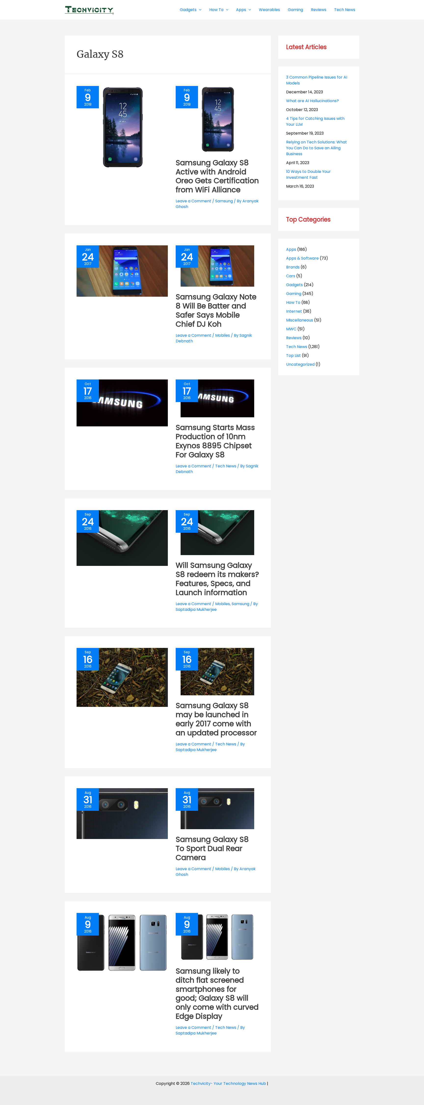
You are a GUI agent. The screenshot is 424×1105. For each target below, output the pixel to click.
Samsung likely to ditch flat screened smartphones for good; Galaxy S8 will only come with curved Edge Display (217, 994)
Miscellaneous (299, 320)
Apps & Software (302, 258)
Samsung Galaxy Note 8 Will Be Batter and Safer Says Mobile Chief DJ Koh (216, 310)
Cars (290, 276)
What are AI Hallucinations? (312, 101)
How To (293, 302)
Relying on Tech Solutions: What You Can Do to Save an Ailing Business (316, 148)
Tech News (225, 466)
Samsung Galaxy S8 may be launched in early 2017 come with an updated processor (216, 719)
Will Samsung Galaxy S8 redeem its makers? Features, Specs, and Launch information (217, 579)
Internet (294, 311)
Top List (293, 355)
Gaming (293, 293)
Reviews (294, 338)
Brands (293, 267)
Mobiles (222, 335)
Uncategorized (300, 364)
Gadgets (294, 285)
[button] (199, 10)
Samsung (224, 201)
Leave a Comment (193, 201)
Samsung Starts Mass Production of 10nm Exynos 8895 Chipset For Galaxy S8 (215, 441)
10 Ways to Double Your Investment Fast (308, 174)
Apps (291, 249)
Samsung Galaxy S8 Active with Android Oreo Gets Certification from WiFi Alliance (217, 176)
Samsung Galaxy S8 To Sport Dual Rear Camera (212, 848)
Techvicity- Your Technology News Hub (228, 1083)
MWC (291, 329)
